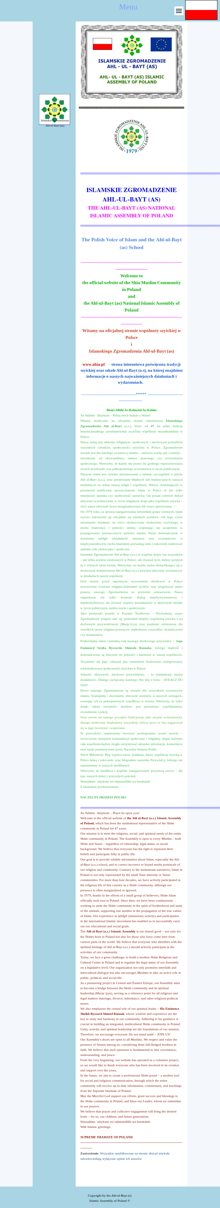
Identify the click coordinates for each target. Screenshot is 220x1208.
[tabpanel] (55, 123)
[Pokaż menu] (178, 10)
